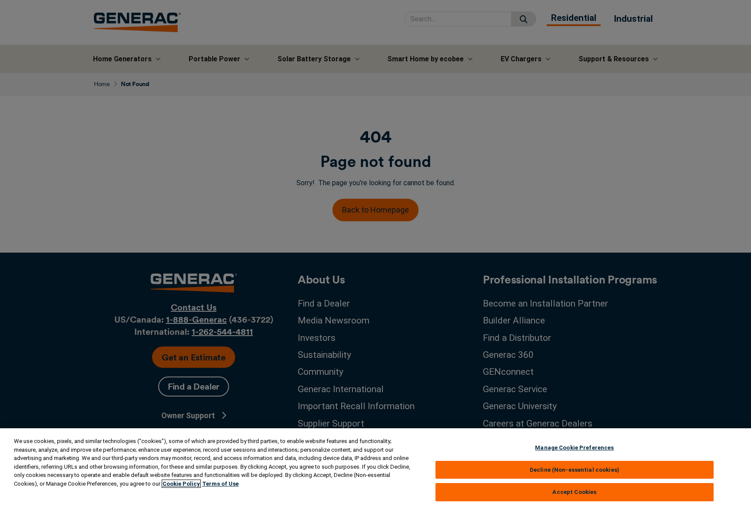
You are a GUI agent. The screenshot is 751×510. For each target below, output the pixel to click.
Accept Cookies (574, 492)
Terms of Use (220, 483)
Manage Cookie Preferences (574, 447)
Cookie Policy (181, 483)
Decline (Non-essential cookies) (574, 470)
